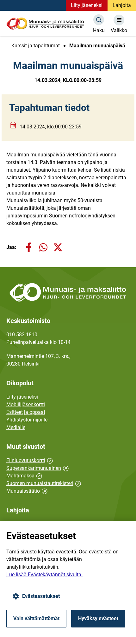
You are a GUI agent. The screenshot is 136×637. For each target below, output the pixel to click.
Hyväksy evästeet (98, 618)
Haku (99, 30)
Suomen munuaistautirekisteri (43, 483)
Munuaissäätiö (26, 491)
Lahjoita (122, 5)
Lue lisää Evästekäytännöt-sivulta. (44, 575)
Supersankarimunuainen (37, 468)
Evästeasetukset (41, 596)
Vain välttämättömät (36, 618)
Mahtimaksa (24, 476)
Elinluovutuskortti (29, 460)
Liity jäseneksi (86, 5)
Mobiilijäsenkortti (25, 404)
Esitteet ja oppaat (25, 412)
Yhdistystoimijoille (26, 420)
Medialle (15, 427)
